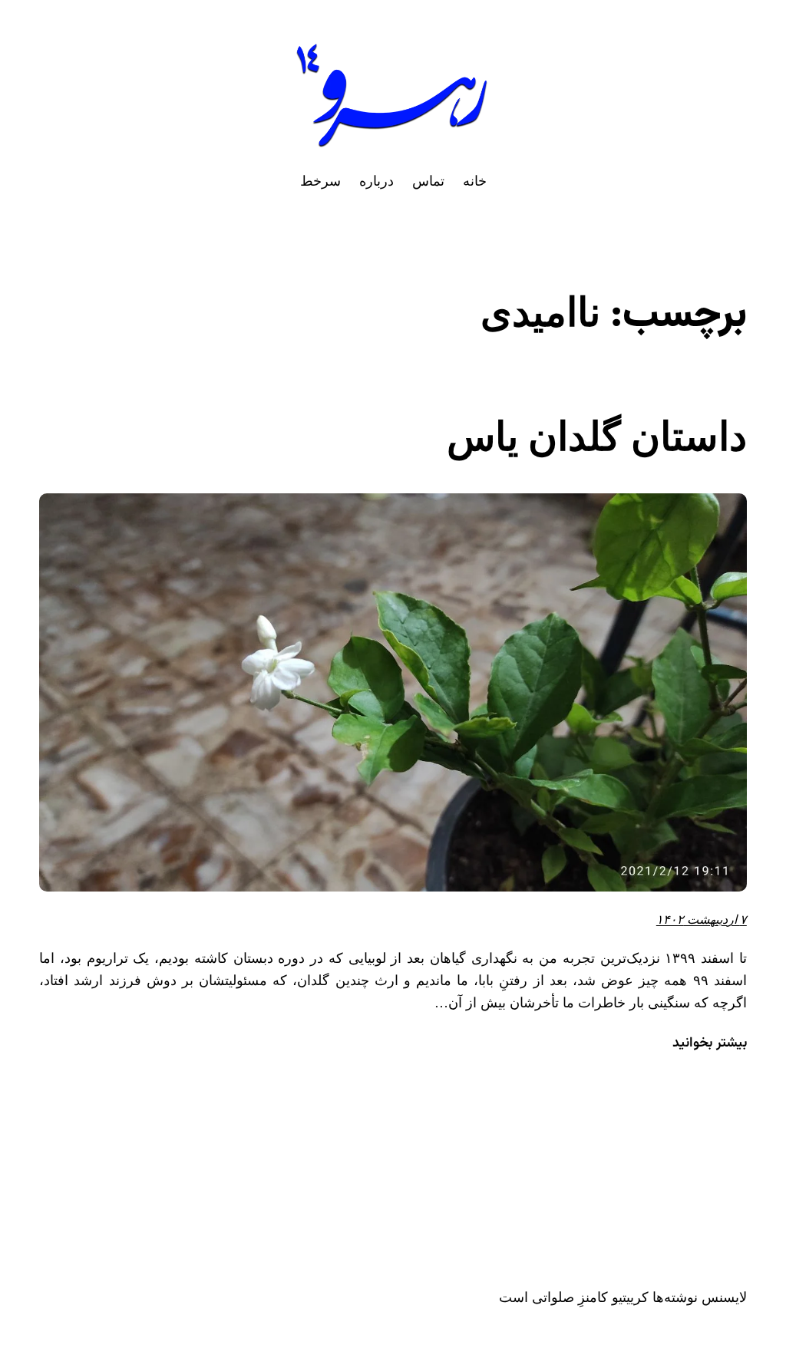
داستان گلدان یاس (597, 437)
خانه (475, 181)
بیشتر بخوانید (709, 1044)
